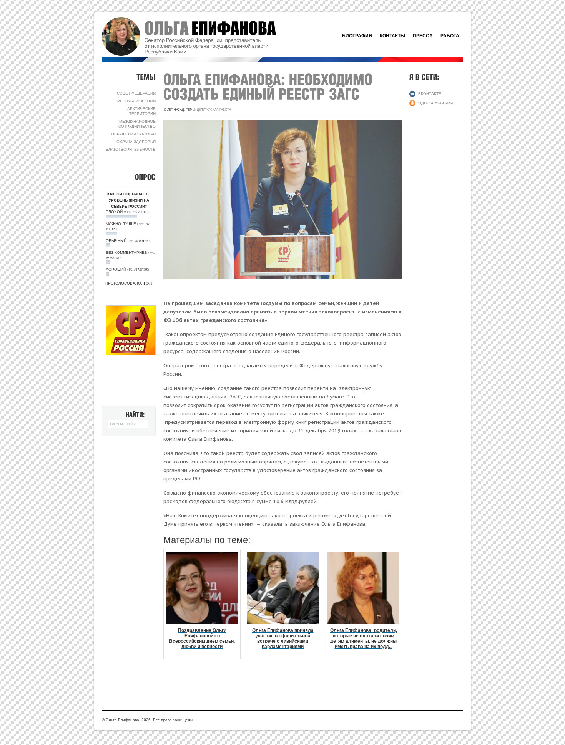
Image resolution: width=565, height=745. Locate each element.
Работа (449, 35)
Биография (357, 35)
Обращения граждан (133, 134)
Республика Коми (136, 100)
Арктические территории (141, 111)
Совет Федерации (136, 93)
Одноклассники (435, 102)
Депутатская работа (214, 110)
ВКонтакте (429, 93)
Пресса (423, 35)
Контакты (392, 35)
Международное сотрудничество (137, 123)
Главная (198, 36)
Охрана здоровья (136, 141)
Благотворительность (131, 149)
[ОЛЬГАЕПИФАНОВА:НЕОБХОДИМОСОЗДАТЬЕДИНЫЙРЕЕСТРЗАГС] (269, 86)
